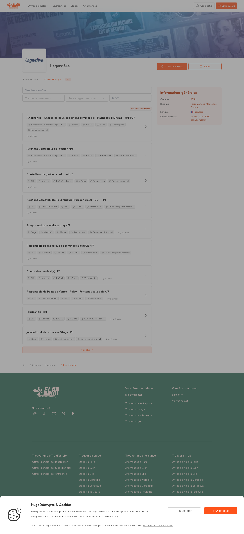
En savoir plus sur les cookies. (158, 525)
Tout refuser (184, 510)
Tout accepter (221, 510)
